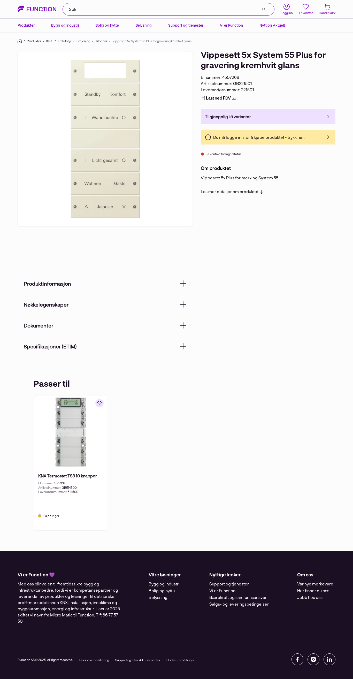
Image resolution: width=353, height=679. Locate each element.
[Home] (20, 41)
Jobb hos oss (310, 597)
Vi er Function (231, 25)
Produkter (26, 25)
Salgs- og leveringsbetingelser (239, 603)
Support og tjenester (185, 25)
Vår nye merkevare (315, 583)
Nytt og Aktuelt (272, 25)
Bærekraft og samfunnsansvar (238, 597)
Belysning (143, 25)
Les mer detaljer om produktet (229, 191)
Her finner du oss (313, 590)
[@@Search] (264, 9)
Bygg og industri (65, 25)
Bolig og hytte (107, 25)
